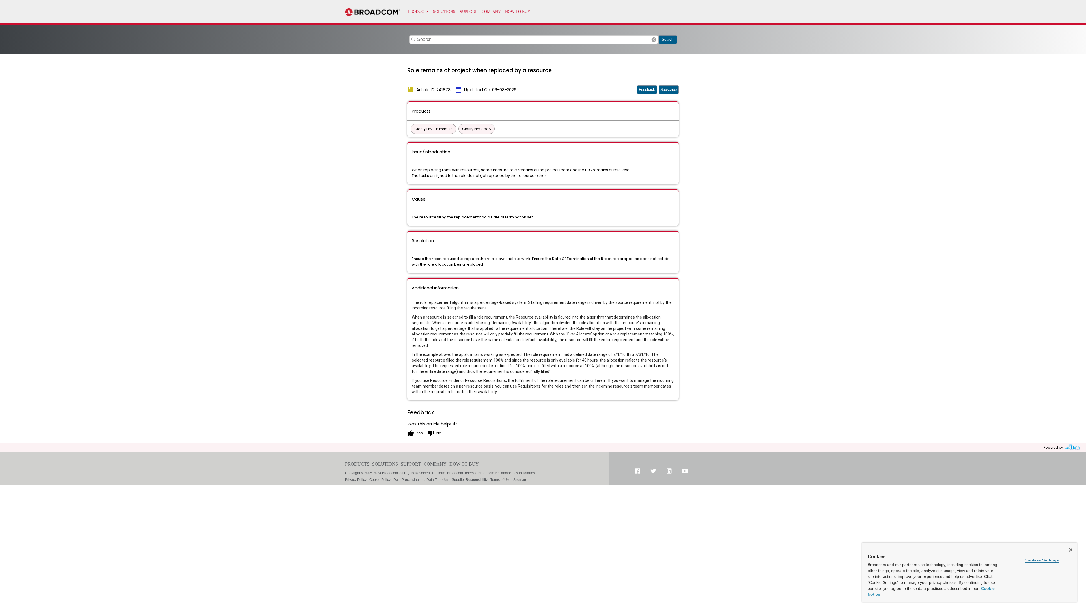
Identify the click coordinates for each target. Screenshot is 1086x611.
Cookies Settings (1042, 560)
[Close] (1070, 550)
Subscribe (668, 89)
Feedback (647, 89)
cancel (654, 39)
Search (667, 39)
